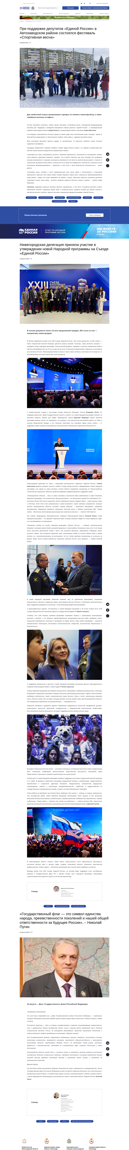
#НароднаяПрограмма (62, 906)
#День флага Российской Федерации (82, 1121)
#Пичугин (87, 197)
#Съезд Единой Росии (78, 906)
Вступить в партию (104, 13)
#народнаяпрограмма (46, 197)
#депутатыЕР (59, 197)
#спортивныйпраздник (59, 201)
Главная (22, 21)
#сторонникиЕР (53, 1121)
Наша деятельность (48, 13)
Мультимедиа (90, 13)
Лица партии (34, 13)
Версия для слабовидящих (102, 3)
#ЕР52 (48, 906)
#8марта (73, 201)
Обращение (70, 8)
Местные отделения (64, 13)
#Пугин (64, 1121)
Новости (39, 21)
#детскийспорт (31, 197)
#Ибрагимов (98, 197)
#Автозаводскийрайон (74, 197)
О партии (22, 13)
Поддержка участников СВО (64, 17)
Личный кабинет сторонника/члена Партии (95, 8)
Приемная (77, 13)
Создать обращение (95, 215)
